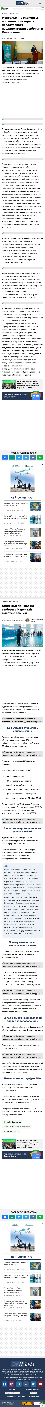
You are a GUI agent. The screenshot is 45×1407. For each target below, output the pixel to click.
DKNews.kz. (16, 82)
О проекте (11, 1397)
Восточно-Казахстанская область (16, 1127)
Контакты (34, 1397)
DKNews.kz (31, 665)
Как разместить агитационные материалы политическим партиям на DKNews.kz (22, 1378)
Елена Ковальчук (37, 619)
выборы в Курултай (11, 1132)
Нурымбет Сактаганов (12, 1122)
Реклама (22, 1397)
